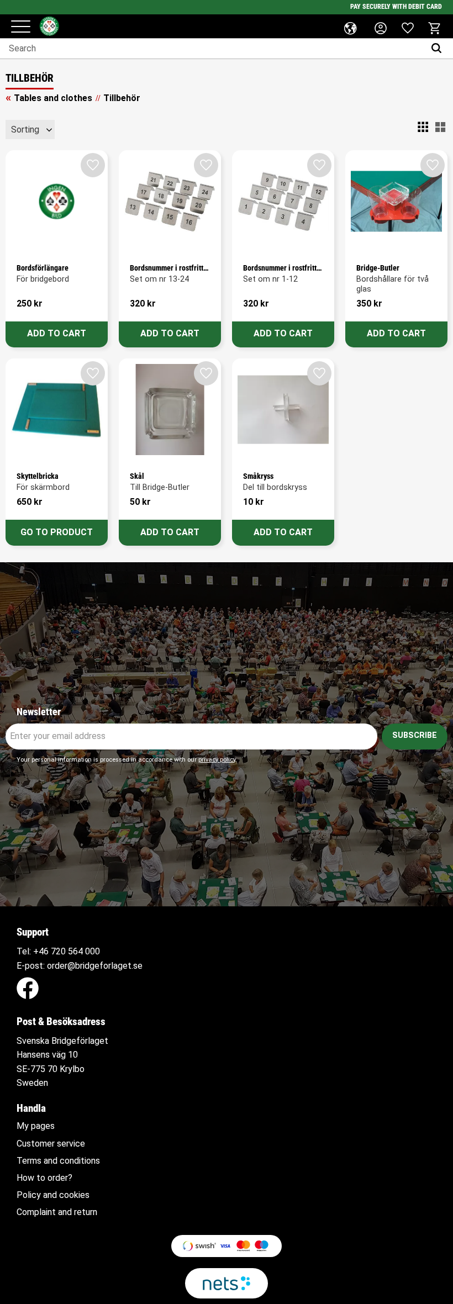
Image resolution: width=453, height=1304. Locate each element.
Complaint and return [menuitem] (57, 1212)
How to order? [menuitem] (44, 1178)
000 (92, 951)
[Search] (439, 49)
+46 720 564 (58, 951)
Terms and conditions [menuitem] (58, 1161)
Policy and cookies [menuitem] (53, 1195)
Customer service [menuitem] (51, 1144)
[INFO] (57, 533)
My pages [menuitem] (36, 1126)
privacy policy (216, 759)
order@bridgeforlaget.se (95, 965)
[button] (20, 27)
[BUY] (57, 334)
